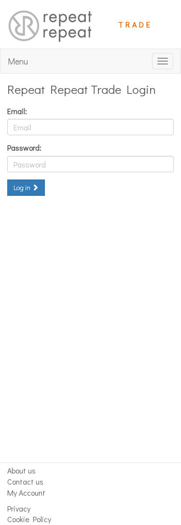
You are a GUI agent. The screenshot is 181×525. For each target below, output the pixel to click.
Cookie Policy (29, 519)
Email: (17, 111)
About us (21, 470)
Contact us (25, 481)
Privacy (18, 508)
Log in (23, 187)
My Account (26, 492)
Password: (24, 147)
